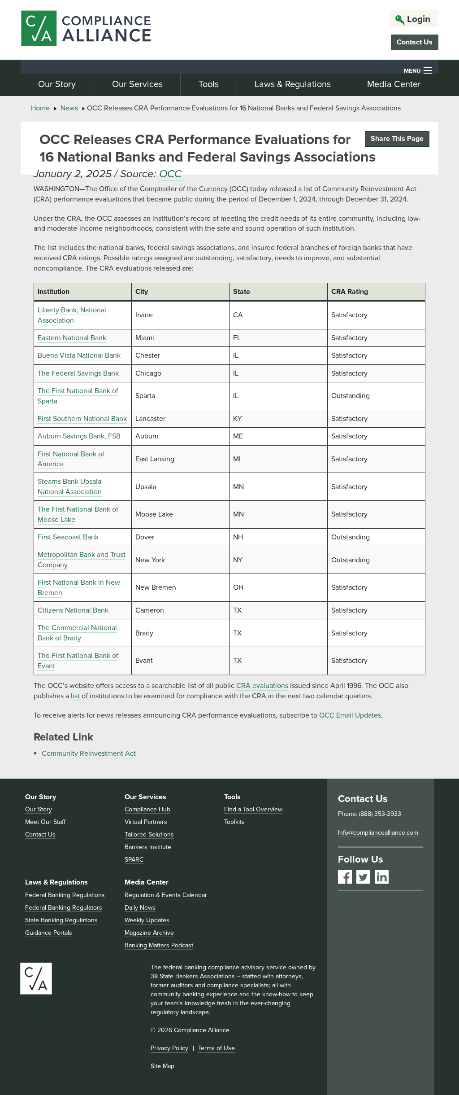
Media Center (394, 84)
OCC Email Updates (350, 715)
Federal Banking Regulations (65, 895)
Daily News (140, 907)
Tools (209, 84)
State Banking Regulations (61, 920)
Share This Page (397, 138)
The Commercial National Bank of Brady (77, 632)
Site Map (162, 1066)
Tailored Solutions (149, 834)
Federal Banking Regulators (63, 907)
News (69, 108)
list (75, 696)
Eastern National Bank (72, 337)
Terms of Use (216, 1048)
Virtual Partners (146, 822)
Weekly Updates (147, 920)
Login (418, 19)
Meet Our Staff (45, 822)
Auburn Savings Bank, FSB (79, 436)
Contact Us (415, 42)
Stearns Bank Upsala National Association (70, 486)
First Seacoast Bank (68, 537)
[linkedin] (382, 877)
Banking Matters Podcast (159, 945)
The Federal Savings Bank (78, 373)
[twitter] (363, 877)
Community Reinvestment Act (89, 753)
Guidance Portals (48, 933)
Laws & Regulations (293, 84)
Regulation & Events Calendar (166, 895)
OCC (170, 173)
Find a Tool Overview (253, 809)
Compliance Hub (147, 809)
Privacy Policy (169, 1048)
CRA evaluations (262, 685)
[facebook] (345, 877)
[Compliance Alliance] (86, 30)
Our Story (57, 84)
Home (40, 108)
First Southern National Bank (82, 418)
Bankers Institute (148, 847)
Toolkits (234, 822)
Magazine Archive (149, 933)
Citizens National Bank (73, 610)
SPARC (134, 859)
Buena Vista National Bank (79, 355)
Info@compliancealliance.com (378, 833)
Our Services (137, 84)
